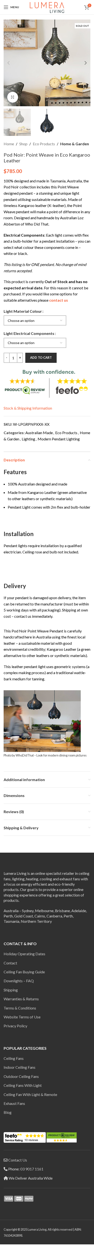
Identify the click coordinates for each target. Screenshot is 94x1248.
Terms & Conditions (20, 1008)
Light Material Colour (23, 311)
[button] (8, 63)
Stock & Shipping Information (28, 408)
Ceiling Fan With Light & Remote (30, 1094)
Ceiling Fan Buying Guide (24, 971)
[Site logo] (47, 6)
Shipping (11, 990)
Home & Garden (74, 143)
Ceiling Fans (14, 1058)
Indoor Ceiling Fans (19, 1067)
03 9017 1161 (31, 1169)
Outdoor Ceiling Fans (21, 1076)
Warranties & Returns (21, 998)
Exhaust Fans (14, 1103)
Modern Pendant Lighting (59, 439)
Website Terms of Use (22, 1017)
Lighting (28, 439)
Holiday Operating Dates (24, 953)
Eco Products (44, 143)
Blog (8, 1112)
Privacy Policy (15, 1025)
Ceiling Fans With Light (23, 1085)
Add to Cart (41, 357)
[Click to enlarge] (12, 97)
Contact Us (17, 1160)
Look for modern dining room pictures (61, 755)
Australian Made (39, 432)
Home (9, 143)
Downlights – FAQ (19, 980)
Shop (23, 143)
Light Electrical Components (29, 333)
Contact (10, 963)
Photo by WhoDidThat (19, 755)
